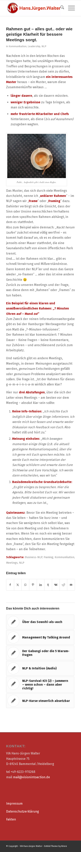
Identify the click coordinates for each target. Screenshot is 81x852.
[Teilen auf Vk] (56, 584)
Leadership (34, 46)
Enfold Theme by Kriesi (55, 846)
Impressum (14, 803)
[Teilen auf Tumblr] (48, 584)
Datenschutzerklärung (22, 811)
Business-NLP (33, 557)
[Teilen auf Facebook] (10, 584)
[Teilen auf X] (18, 584)
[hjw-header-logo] (33, 8)
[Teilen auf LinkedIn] (40, 584)
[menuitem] (60, 8)
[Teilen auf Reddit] (63, 584)
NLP (43, 46)
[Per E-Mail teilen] (71, 584)
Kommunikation (18, 46)
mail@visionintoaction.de (31, 777)
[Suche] (60, 8)
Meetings (12, 562)
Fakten (11, 819)
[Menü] (69, 8)
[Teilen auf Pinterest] (33, 584)
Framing (48, 557)
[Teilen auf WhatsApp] (25, 584)
